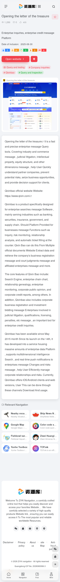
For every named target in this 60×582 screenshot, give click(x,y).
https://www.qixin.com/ (17, 196)
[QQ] (23, 528)
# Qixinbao (9, 72)
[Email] (30, 528)
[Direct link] (26, 413)
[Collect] (55, 17)
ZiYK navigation (25, 561)
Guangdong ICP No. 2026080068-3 (30, 566)
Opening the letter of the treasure (23, 141)
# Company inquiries (39, 67)
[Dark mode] (55, 564)
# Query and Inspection (30, 72)
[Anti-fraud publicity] (44, 528)
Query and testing (16, 67)
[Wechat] (16, 528)
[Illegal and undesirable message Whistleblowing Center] (37, 528)
